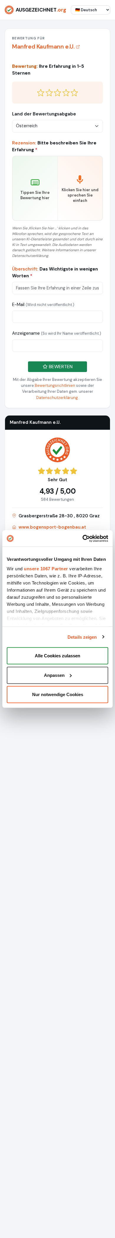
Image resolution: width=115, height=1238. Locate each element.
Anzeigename (56, 333)
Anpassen (54, 674)
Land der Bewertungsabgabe (44, 114)
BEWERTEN (60, 366)
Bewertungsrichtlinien (55, 385)
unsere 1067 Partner (46, 568)
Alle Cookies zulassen (57, 655)
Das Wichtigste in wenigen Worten (55, 272)
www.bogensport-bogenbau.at (52, 527)
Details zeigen (82, 636)
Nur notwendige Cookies (57, 694)
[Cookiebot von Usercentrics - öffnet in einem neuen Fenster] (82, 538)
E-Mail (43, 305)
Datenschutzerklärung (57, 397)
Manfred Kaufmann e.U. (43, 46)
